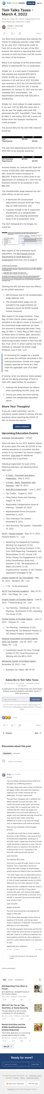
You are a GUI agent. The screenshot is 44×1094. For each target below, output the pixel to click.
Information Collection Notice (24, 707)
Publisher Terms (35, 1076)
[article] (22, 993)
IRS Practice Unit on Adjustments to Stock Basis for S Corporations (18, 257)
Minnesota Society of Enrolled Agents (19, 661)
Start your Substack (16, 1083)
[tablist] (11, 753)
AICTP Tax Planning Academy (15, 591)
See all (6, 1046)
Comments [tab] (7, 753)
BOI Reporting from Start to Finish (14, 987)
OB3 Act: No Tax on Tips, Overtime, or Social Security (15, 1006)
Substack (10, 1089)
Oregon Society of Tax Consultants (17, 578)
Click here (15, 455)
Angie (9, 774)
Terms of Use (33, 705)
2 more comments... (9, 968)
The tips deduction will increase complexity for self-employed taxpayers (14, 1012)
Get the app (33, 1083)
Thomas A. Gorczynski (15, 26)
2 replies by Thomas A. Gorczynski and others (23, 957)
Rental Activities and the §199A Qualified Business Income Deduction (14, 1027)
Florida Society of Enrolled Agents (17, 619)
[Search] (40, 979)
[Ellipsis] (41, 774)
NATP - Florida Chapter (12, 533)
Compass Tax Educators (13, 438)
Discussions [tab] (19, 980)
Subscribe (31, 3)
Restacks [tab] (16, 753)
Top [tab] (4, 980)
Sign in (39, 3)
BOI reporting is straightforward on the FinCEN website (15, 993)
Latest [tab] (10, 980)
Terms (22, 1078)
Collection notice (32, 1078)
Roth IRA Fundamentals (16, 489)
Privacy (16, 1078)
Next (36, 733)
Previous (9, 733)
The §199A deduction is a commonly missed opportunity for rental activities (16, 1034)
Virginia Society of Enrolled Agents (17, 599)
